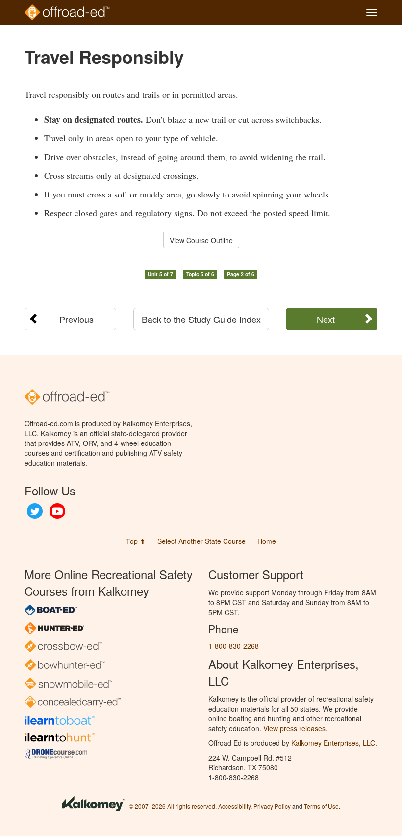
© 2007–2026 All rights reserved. (173, 806)
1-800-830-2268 (233, 646)
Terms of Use (321, 806)
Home (266, 541)
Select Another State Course (201, 541)
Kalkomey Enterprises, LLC (333, 743)
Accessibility (234, 806)
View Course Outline (201, 240)
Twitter (35, 511)
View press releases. (295, 728)
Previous (76, 319)
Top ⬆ (136, 541)
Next (326, 319)
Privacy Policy (272, 806)
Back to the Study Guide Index (201, 319)
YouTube (57, 511)
